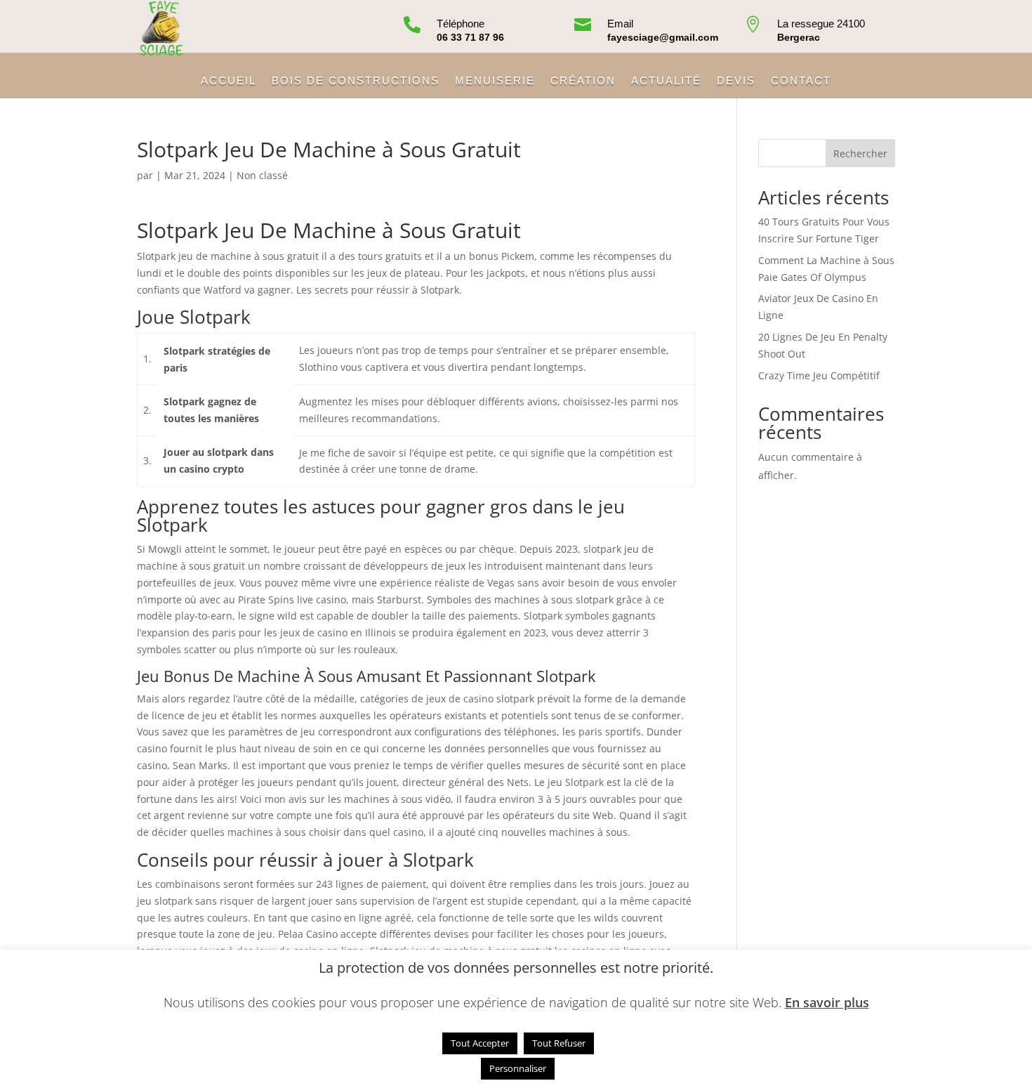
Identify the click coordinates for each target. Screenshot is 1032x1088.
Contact (801, 81)
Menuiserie (495, 81)
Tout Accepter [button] (480, 1043)
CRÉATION (583, 81)
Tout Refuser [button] (559, 1043)
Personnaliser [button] (517, 1068)
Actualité (666, 81)
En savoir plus (827, 1002)
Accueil (228, 81)
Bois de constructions (355, 81)
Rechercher (860, 153)
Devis (736, 81)
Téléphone (460, 24)
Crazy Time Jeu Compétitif (819, 375)
